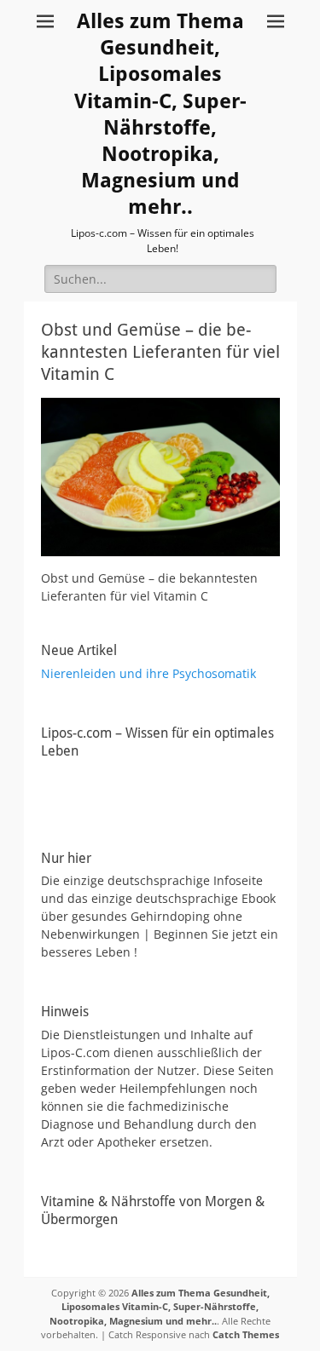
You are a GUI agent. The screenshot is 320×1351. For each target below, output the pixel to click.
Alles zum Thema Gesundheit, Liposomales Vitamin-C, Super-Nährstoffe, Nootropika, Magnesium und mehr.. (159, 1306)
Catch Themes (245, 1334)
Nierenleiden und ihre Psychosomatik (148, 673)
